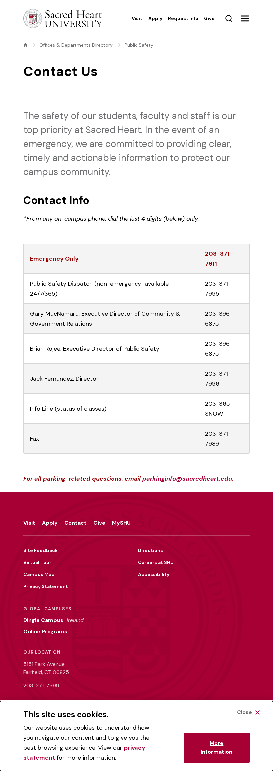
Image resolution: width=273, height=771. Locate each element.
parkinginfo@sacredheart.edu (187, 479)
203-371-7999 (41, 685)
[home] (25, 45)
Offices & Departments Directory (76, 45)
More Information (216, 747)
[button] (245, 18)
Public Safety (139, 45)
